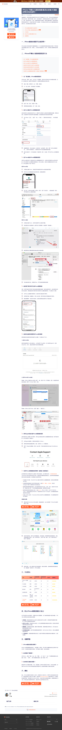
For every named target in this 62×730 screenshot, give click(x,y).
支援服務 (37, 721)
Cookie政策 (15, 728)
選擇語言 (6, 722)
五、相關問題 (26, 35)
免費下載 (12, 34)
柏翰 (10, 693)
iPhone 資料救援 (14, 690)
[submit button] (16, 720)
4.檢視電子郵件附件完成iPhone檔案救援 (31, 65)
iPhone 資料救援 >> (11, 706)
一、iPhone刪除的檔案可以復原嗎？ (30, 28)
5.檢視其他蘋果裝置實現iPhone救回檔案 (31, 67)
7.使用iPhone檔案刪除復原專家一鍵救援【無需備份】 (33, 71)
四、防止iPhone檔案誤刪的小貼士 (30, 33)
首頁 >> (7, 706)
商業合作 (37, 723)
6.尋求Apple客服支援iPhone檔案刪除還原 (31, 69)
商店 (5, 719)
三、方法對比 (26, 32)
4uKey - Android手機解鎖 (29, 723)
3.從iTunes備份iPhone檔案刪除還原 (30, 63)
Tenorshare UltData (11, 28)
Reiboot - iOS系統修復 (29, 719)
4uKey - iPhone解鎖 (29, 721)
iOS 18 (39, 490)
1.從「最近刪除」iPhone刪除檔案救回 (30, 59)
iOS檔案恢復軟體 (53, 473)
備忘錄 (49, 483)
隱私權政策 (6, 728)
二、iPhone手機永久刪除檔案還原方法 (30, 30)
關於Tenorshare (38, 719)
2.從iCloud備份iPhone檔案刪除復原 (30, 61)
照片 (43, 483)
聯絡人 (46, 483)
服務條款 (10, 728)
